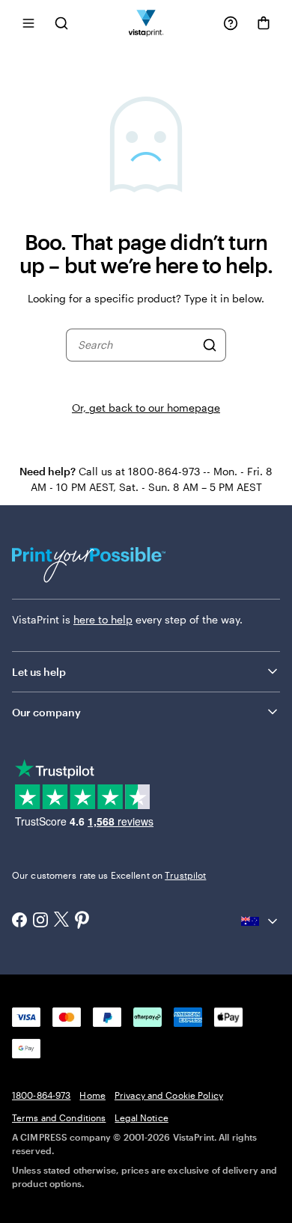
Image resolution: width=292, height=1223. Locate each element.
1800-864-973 (41, 1095)
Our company (46, 712)
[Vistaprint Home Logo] (146, 22)
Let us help (39, 671)
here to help (103, 619)
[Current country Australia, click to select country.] (260, 921)
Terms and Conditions (59, 1117)
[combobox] (136, 345)
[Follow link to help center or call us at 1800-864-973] (230, 23)
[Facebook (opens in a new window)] (19, 921)
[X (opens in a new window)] (61, 921)
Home (92, 1095)
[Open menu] (28, 23)
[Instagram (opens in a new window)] (40, 921)
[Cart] (263, 23)
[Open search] (61, 23)
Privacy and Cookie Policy (169, 1095)
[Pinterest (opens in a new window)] (82, 921)
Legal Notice (141, 1117)
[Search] (209, 345)
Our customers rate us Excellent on (109, 875)
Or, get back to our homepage (146, 407)
